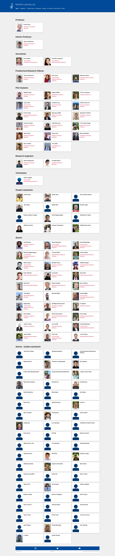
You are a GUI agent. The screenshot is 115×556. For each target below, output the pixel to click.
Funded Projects (31, 8)
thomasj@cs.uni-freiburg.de (29, 326)
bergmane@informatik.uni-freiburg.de (59, 245)
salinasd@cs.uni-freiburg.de (29, 315)
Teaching (44, 8)
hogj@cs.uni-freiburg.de (56, 104)
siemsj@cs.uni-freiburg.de (29, 135)
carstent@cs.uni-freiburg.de (85, 94)
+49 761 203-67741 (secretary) (29, 26)
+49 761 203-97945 (27, 104)
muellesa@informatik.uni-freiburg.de (87, 297)
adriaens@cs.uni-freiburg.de (29, 43)
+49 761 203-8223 (27, 179)
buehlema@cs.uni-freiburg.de (57, 94)
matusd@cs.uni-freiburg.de (57, 162)
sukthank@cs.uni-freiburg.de (85, 135)
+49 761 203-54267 (55, 77)
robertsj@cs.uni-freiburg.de (57, 125)
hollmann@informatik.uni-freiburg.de (31, 275)
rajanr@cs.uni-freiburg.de (28, 307)
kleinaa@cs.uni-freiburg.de (57, 275)
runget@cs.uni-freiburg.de (85, 125)
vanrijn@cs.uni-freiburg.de (57, 326)
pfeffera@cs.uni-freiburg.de (85, 115)
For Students (50, 8)
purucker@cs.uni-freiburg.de (29, 125)
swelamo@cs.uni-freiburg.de (29, 145)
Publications (38, 8)
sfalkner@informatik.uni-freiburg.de (87, 254)
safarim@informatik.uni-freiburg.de (87, 77)
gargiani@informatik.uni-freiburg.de (87, 264)
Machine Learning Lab (25, 4)
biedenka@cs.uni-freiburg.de (85, 245)
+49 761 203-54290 (55, 336)
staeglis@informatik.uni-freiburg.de (30, 181)
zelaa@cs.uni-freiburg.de (56, 337)
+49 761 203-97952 (27, 264)
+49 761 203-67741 (55, 60)
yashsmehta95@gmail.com (29, 295)
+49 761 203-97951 (83, 295)
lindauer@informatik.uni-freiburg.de (58, 285)
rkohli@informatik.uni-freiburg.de (86, 275)
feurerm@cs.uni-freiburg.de (57, 264)
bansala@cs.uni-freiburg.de (29, 244)
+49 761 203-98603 (27, 254)
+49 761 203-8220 (27, 60)
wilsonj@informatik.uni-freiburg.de (30, 336)
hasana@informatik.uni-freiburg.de (30, 115)
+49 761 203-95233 (83, 244)
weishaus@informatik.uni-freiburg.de (87, 327)
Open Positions (57, 8)
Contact (63, 8)
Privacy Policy (18, 551)
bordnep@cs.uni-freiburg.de (29, 94)
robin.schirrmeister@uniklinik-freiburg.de (59, 315)
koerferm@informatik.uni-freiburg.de (31, 285)
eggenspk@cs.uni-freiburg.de (29, 256)
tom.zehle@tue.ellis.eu (56, 145)
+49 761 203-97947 (55, 244)
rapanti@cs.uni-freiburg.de (85, 305)
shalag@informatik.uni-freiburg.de (86, 315)
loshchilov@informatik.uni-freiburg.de (87, 285)
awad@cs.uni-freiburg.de (56, 79)
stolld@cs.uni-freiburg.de (57, 135)
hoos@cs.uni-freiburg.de (85, 104)
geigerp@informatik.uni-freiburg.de (30, 62)
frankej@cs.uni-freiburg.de (29, 106)
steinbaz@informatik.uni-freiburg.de (59, 62)
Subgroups (22, 8)
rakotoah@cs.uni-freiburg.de (57, 305)
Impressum (52, 551)
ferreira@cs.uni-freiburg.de (29, 266)
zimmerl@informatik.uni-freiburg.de (87, 336)
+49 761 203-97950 (27, 305)
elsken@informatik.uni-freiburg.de (58, 254)
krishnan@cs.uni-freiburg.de (29, 162)
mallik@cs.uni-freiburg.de (57, 115)
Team (17, 8)
